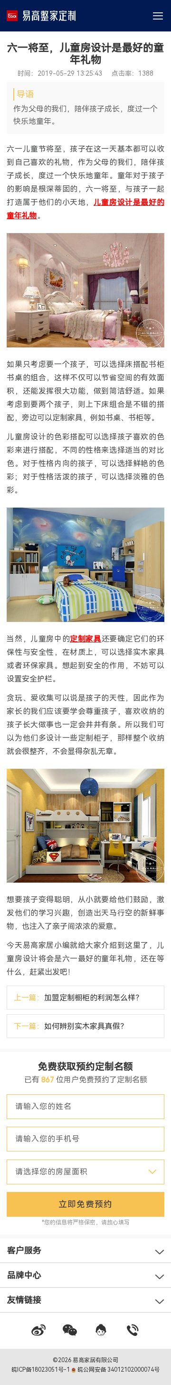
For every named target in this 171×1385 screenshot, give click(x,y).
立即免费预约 (85, 1204)
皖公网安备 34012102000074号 (118, 1369)
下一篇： (71, 1026)
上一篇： (78, 997)
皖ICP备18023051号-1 (41, 1369)
